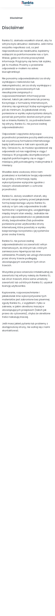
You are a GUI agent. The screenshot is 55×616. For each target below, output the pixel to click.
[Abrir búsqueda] (51, 3)
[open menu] (3, 3)
